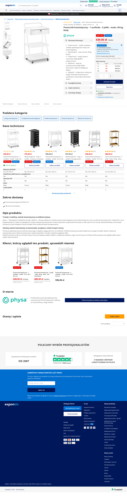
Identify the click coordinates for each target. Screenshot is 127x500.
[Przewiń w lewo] (4, 14)
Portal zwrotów (72, 414)
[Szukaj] (81, 5)
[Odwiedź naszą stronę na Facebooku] (88, 428)
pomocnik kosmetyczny (81, 220)
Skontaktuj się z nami (72, 408)
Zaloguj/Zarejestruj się (103, 53)
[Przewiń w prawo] (123, 14)
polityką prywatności (60, 396)
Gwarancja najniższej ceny (105, 97)
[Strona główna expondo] (4, 19)
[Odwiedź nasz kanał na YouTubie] (85, 428)
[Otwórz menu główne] (6, 10)
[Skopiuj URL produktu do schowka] (97, 24)
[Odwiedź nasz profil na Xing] (94, 428)
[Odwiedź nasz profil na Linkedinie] (91, 428)
